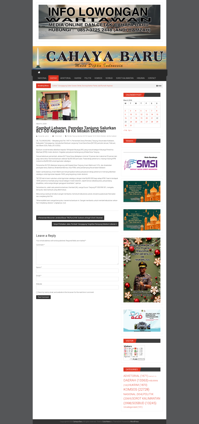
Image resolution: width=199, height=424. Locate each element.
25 (136, 122)
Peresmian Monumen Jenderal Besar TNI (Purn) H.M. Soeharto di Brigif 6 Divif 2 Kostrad (70, 218)
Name (39, 267)
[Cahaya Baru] (39, 72)
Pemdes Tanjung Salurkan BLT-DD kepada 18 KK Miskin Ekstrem (86, 136)
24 (131, 122)
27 (147, 122)
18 (136, 118)
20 (147, 118)
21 (152, 118)
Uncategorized (132, 407)
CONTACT (152, 78)
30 (126, 125)
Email (38, 276)
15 (157, 114)
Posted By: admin (43, 136)
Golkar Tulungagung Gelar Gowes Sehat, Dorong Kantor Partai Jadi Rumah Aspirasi (82, 86)
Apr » (130, 130)
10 (131, 114)
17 (131, 118)
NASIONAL (42, 78)
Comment (40, 245)
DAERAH (53, 78)
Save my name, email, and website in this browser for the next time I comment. (66, 292)
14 (152, 114)
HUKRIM (77, 78)
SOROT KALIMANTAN (124, 78)
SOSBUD (109, 78)
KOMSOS (98, 78)
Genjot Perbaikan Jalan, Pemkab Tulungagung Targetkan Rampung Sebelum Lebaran (85, 224)
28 (152, 122)
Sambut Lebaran (112, 136)
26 (141, 122)
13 (147, 114)
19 (141, 118)
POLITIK (88, 78)
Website (39, 284)
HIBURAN (141, 78)
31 (131, 125)
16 (126, 118)
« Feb (125, 130)
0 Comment (58, 136)
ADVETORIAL (65, 78)
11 (136, 114)
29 (157, 122)
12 (141, 114)
